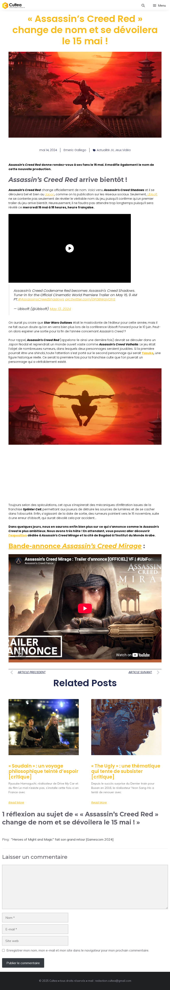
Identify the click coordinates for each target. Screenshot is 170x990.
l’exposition (17, 535)
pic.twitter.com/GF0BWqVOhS (90, 299)
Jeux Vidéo (123, 150)
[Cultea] (13, 5)
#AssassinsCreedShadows (41, 299)
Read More (16, 802)
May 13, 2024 (60, 308)
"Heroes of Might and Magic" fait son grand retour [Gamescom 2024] (62, 839)
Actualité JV (105, 150)
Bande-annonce (75, 546)
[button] (143, 5)
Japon (50, 194)
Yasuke (147, 353)
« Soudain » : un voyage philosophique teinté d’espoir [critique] (43, 771)
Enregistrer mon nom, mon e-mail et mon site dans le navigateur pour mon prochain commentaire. (77, 950)
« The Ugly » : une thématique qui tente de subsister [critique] (125, 771)
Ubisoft (152, 194)
